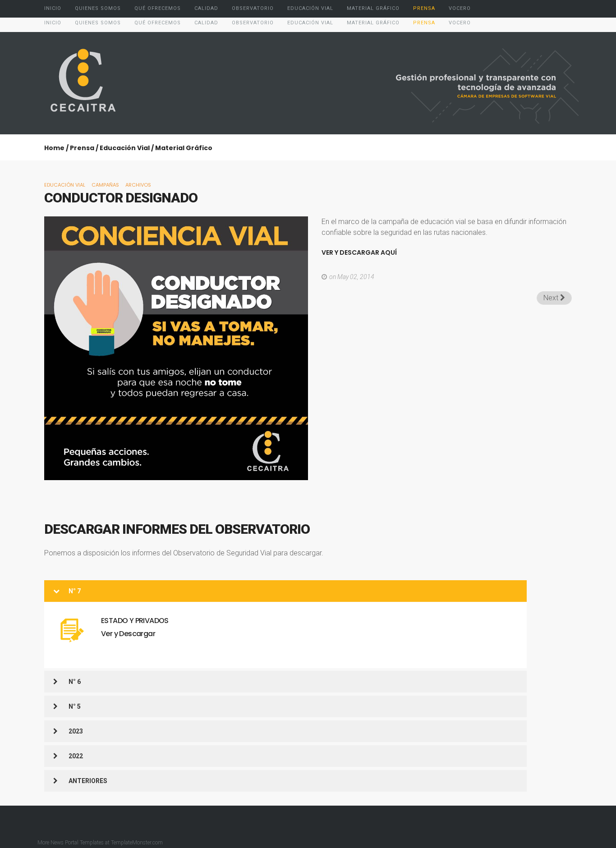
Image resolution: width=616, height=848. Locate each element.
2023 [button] (76, 731)
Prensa (82, 147)
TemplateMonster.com (137, 842)
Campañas (105, 184)
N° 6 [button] (75, 681)
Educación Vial (125, 147)
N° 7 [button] (75, 591)
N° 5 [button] (75, 706)
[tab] (285, 591)
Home (54, 147)
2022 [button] (76, 756)
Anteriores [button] (88, 780)
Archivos (138, 184)
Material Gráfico (183, 147)
